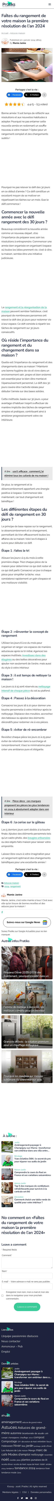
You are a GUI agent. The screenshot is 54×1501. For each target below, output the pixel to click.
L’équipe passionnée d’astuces (19, 1336)
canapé (4, 1438)
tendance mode (8, 1472)
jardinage (37, 1446)
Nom (4, 1271)
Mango (31, 1450)
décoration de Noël (29, 1442)
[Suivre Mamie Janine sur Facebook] (2, 912)
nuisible (13, 1460)
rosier (42, 1464)
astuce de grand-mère (32, 1422)
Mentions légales (10, 1492)
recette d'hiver (7, 1464)
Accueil (4, 33)
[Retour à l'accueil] (21, 4)
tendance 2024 (25, 1468)
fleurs (49, 1442)
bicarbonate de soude (33, 1433)
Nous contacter (10, 1341)
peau (19, 1460)
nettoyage (37, 1454)
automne (15, 1433)
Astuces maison (17, 33)
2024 (6, 886)
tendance (10, 1469)
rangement (15, 886)
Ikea (23, 1446)
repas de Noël (33, 1464)
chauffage (24, 1438)
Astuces (9, 1427)
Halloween (7, 1446)
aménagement (11, 1422)
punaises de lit (39, 1459)
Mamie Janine (19, 43)
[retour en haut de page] (50, 1485)
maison (25, 1451)
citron (31, 1438)
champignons (13, 1438)
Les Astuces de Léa (11, 1450)
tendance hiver (43, 1468)
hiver (17, 1445)
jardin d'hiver (46, 1446)
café (46, 1433)
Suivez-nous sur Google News (24, 922)
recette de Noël (20, 1464)
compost (39, 1437)
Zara (19, 1473)
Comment (7, 1255)
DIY (19, 1442)
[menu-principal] (50, 4)
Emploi (5, 1351)
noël (5, 1459)
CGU (24, 1492)
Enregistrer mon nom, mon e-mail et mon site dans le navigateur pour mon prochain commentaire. (27, 1295)
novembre (48, 1455)
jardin (29, 1445)
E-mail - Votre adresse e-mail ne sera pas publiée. (26, 1281)
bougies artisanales (39, 837)
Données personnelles (41, 1492)
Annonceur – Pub (12, 1346)
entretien (41, 1441)
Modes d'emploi (19, 1454)
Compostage (9, 1441)
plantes (25, 1459)
